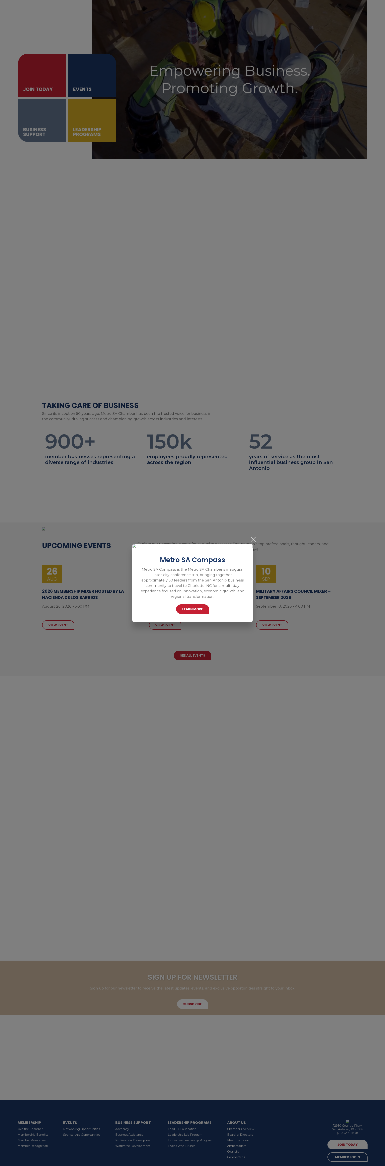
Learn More (192, 609)
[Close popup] (253, 539)
